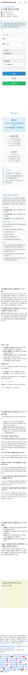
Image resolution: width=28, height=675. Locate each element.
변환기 (13, 648)
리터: (3, 39)
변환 (14, 73)
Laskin (20, 666)
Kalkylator (12, 666)
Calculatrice (3, 662)
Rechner (8, 668)
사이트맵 (7, 648)
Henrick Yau (9, 12)
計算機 (18, 670)
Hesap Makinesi (14, 662)
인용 (3, 16)
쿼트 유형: (6, 61)
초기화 (14, 78)
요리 (2, 549)
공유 (16, 16)
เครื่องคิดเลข (9, 670)
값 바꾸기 (14, 83)
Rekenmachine (18, 668)
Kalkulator (3, 664)
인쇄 (3, 14)
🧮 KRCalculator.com (8, 2)
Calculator (3, 658)
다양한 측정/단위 (10, 6)
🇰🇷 (20, 2)
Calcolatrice (24, 655)
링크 (9, 16)
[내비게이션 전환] (25, 2)
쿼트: (3, 44)
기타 (4, 6)
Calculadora (6, 657)
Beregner (15, 655)
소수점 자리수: (8, 53)
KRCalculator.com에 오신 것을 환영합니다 (12, 646)
